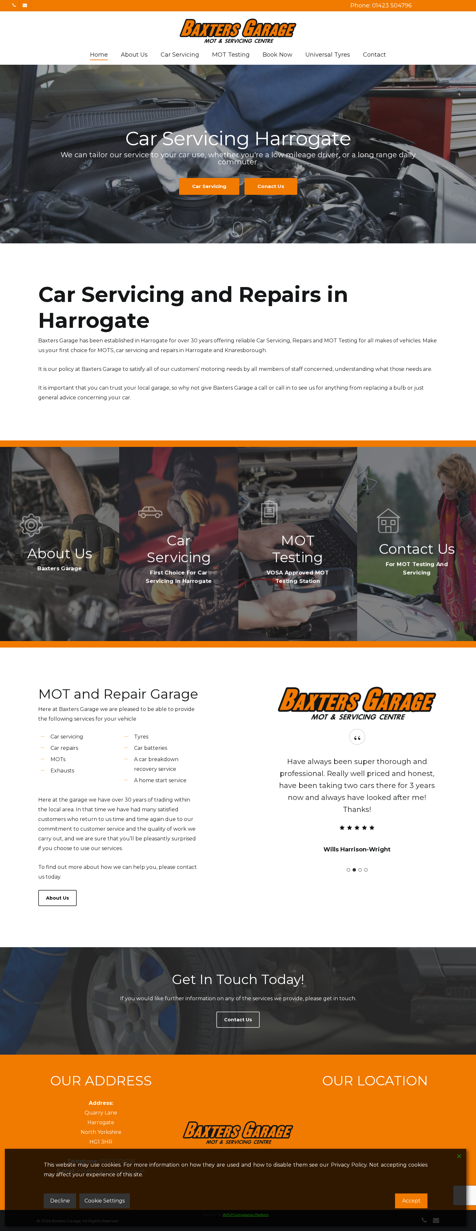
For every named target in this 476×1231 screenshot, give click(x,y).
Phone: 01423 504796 (381, 5)
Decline (60, 1201)
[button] (57, 898)
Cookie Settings (105, 1201)
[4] (366, 857)
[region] (357, 796)
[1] (348, 857)
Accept (411, 1201)
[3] (360, 857)
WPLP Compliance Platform (246, 1215)
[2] (354, 857)
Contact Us (238, 183)
